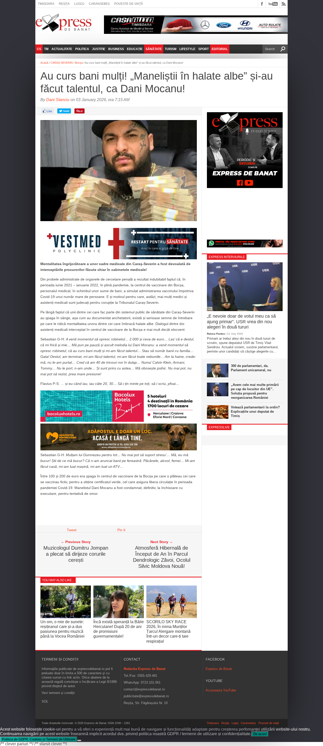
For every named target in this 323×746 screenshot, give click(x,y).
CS (39, 49)
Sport (203, 49)
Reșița (64, 4)
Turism (170, 49)
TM (46, 49)
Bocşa (79, 62)
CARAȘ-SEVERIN (61, 62)
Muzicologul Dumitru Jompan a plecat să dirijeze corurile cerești (75, 554)
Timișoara (46, 4)
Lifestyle (187, 49)
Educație (135, 49)
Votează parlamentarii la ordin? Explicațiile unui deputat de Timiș (255, 411)
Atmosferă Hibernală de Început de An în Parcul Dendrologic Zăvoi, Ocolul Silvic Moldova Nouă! (161, 557)
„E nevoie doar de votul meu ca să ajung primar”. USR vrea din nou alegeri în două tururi (241, 322)
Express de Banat (219, 669)
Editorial (220, 49)
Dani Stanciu (57, 100)
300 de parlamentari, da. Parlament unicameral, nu (251, 368)
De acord (259, 734)
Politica (82, 49)
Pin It (121, 530)
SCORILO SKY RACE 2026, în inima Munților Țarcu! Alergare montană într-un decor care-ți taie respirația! (168, 631)
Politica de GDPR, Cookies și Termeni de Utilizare (38, 739)
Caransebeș (99, 4)
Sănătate (154, 49)
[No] (79, 740)
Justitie (98, 49)
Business (116, 49)
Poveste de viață (128, 4)
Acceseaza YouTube (221, 690)
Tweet (71, 530)
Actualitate (61, 49)
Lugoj (79, 4)
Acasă (44, 62)
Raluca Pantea (216, 333)
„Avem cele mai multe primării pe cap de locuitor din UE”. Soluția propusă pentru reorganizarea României (255, 391)
